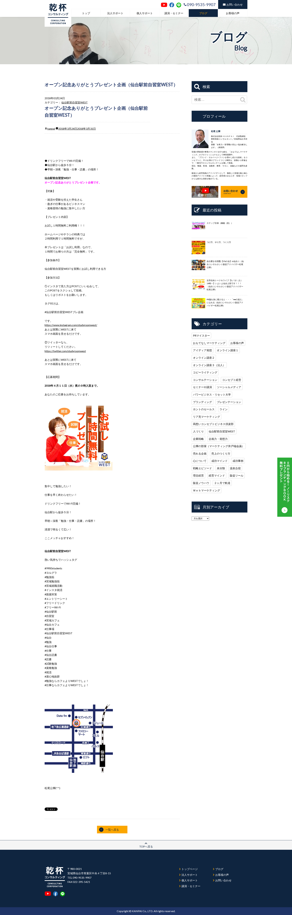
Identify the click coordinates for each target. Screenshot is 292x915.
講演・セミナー (173, 13)
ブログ (203, 13)
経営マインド (217, 475)
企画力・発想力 (218, 438)
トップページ (189, 869)
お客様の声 (232, 13)
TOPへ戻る (146, 846)
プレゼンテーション (229, 401)
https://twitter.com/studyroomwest (65, 351)
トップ (86, 13)
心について (199, 460)
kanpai (51, 128)
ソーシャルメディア (229, 387)
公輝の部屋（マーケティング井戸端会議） (218, 446)
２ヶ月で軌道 (222, 482)
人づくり (198, 431)
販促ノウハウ (201, 482)
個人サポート (145, 13)
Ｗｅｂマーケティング (206, 490)
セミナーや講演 (202, 387)
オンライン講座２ (204, 357)
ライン (224, 409)
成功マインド (219, 460)
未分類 (221, 468)
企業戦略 (198, 438)
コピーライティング (205, 372)
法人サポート (115, 13)
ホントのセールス (204, 409)
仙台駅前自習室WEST (74, 102)
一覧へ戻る (112, 829)
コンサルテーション (205, 379)
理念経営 (198, 475)
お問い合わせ (234, 4)
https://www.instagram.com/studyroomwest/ (71, 325)
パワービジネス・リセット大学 (212, 394)
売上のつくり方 (220, 453)
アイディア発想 (202, 350)
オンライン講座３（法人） (209, 365)
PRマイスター (201, 335)
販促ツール (236, 475)
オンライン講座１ (227, 350)
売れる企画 (199, 453)
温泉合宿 (235, 468)
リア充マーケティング (206, 416)
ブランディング (202, 401)
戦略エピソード (202, 468)
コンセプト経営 (231, 379)
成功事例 (238, 460)
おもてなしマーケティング (209, 342)
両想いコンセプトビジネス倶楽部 (213, 423)
